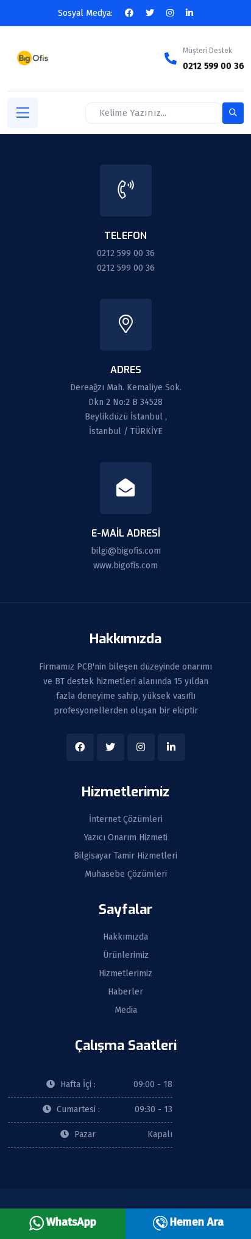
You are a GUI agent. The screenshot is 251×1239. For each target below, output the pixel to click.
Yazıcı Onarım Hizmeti (126, 838)
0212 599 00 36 (213, 66)
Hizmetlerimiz (125, 973)
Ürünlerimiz (126, 955)
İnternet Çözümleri (126, 819)
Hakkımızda (125, 937)
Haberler (125, 992)
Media (126, 1010)
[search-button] (233, 113)
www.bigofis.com (125, 565)
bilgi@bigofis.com (126, 551)
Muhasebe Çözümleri (126, 874)
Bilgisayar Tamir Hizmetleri (125, 856)
